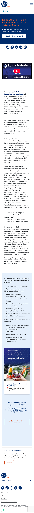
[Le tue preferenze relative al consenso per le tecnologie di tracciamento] (3, 510)
